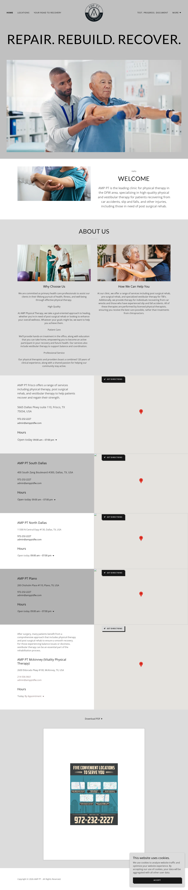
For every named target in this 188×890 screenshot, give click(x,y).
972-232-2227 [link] (24, 418)
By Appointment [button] (33, 696)
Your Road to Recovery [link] (47, 12)
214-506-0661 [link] (24, 676)
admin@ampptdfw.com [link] (29, 423)
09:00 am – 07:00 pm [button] (43, 439)
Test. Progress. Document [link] (152, 12)
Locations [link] (23, 12)
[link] (94, 12)
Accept (157, 880)
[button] (176, 12)
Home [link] (10, 12)
